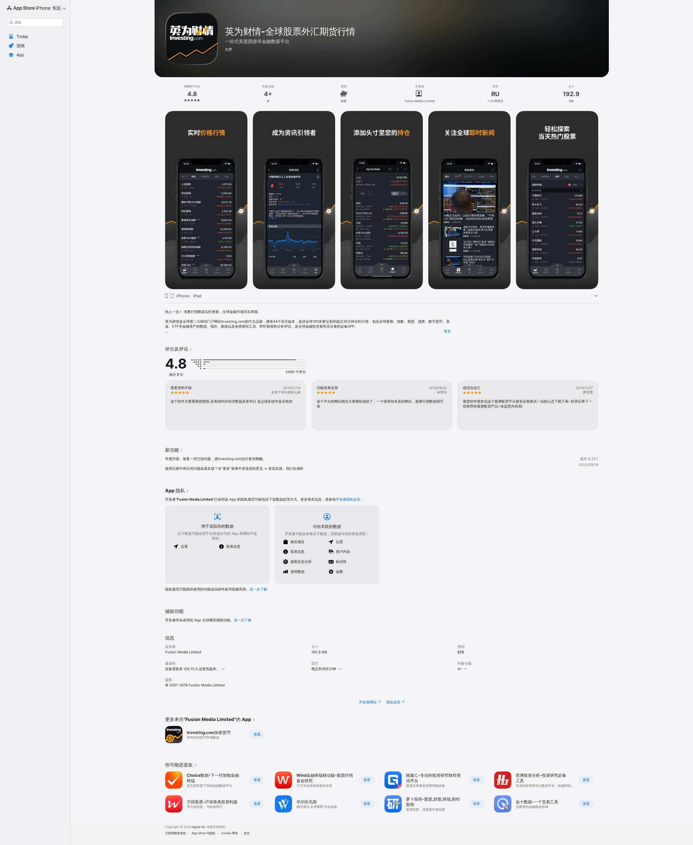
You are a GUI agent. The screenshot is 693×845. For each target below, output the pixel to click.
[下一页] (603, 200)
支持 (247, 833)
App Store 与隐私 (203, 833)
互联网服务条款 (175, 833)
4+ (459, 669)
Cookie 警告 (229, 833)
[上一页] (160, 200)
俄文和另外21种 (323, 669)
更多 (447, 331)
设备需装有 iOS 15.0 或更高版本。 (192, 669)
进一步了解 (258, 589)
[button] (35, 36)
